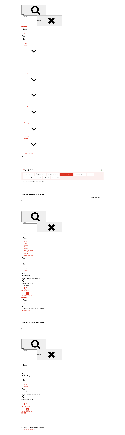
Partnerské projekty (31, 121)
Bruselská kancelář (28, 153)
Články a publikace (28, 123)
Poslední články (28, 174)
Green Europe (30, 102)
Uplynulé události (31, 87)
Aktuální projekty (30, 118)
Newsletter (29, 65)
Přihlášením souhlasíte (35, 200)
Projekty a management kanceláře (34, 152)
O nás (25, 45)
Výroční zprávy (30, 62)
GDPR (25, 268)
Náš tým (29, 60)
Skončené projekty (31, 119)
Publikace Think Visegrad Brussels (35, 135)
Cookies (26, 270)
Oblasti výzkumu (30, 58)
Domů (25, 43)
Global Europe (30, 101)
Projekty (26, 106)
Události (26, 73)
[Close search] (51, 20)
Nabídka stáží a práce (32, 68)
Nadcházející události (32, 85)
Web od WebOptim (25, 310)
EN (24, 33)
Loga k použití (30, 70)
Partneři (28, 72)
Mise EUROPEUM (31, 57)
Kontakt (26, 138)
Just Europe (29, 104)
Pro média (29, 150)
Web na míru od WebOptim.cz (28, 429)
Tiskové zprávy (30, 63)
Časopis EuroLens (31, 67)
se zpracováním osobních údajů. (40, 200)
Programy (26, 89)
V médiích (26, 136)
